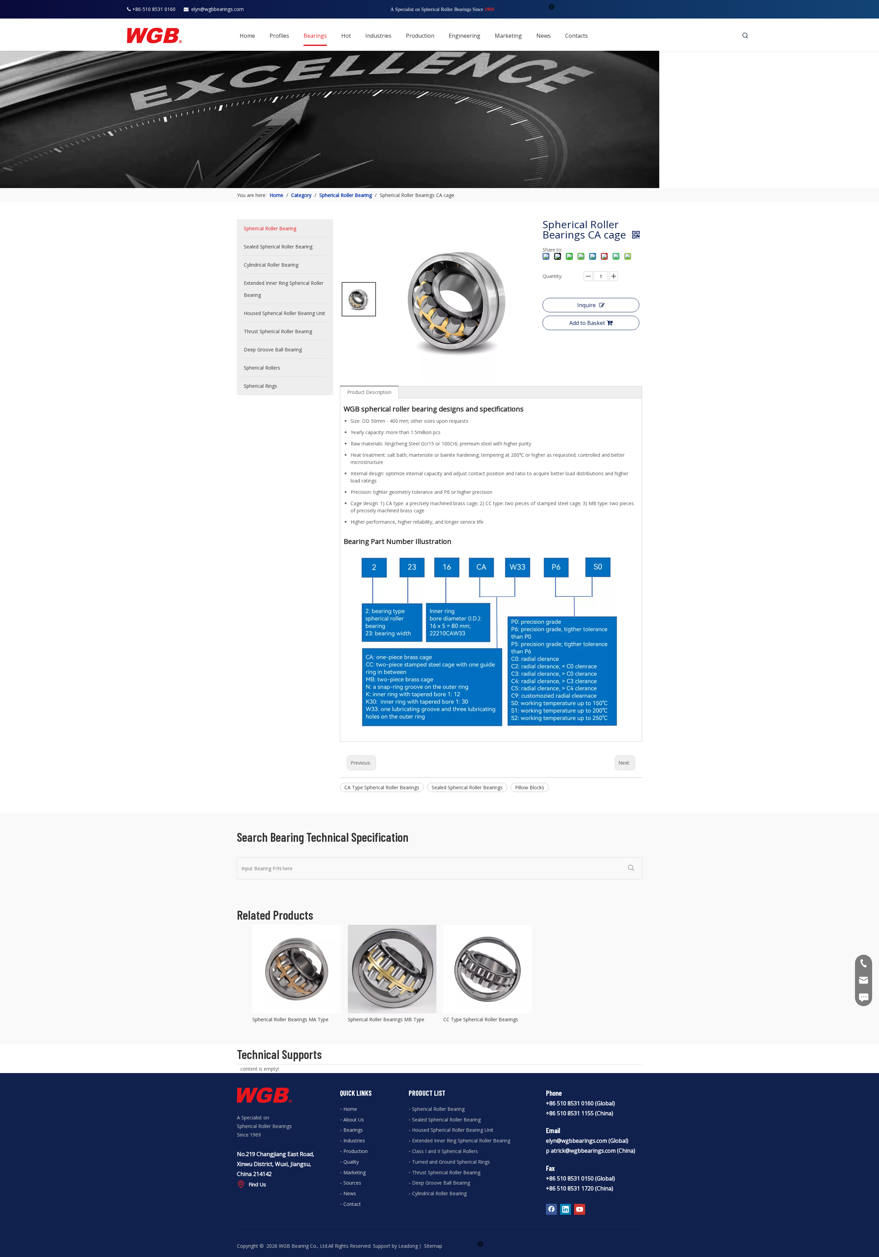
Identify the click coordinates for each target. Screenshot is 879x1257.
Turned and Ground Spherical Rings (451, 1162)
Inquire (586, 305)
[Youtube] (579, 1209)
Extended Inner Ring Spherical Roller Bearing (461, 1140)
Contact (352, 1204)
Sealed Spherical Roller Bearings (467, 787)
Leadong (408, 1246)
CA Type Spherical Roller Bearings (381, 787)
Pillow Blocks (529, 787)
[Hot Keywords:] (745, 36)
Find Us (257, 1184)
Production (355, 1151)
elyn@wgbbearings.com (217, 9)
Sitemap (433, 1246)
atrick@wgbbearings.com (583, 1150)
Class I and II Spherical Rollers (445, 1151)
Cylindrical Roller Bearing (439, 1193)
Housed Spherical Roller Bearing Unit (452, 1130)
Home (350, 1109)
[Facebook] (551, 1209)
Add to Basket (587, 323)
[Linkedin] (565, 1209)
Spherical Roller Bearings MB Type (386, 1019)
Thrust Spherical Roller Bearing (446, 1172)
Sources (352, 1182)
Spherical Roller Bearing (438, 1109)
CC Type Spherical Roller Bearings (480, 1019)
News (349, 1193)
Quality (351, 1162)
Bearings (353, 1130)
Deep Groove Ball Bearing (441, 1182)
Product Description (369, 392)
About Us (353, 1119)
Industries (354, 1140)
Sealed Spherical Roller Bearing (446, 1119)
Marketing (354, 1172)
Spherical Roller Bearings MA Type (290, 1019)
